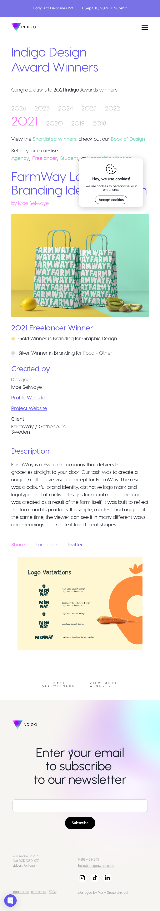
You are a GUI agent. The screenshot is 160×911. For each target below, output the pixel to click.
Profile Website (28, 397)
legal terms (20, 892)
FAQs (52, 892)
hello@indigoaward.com (96, 866)
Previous (8, 652)
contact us (38, 892)
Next (152, 652)
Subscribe (80, 823)
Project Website (29, 408)
